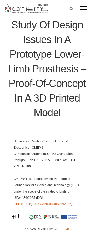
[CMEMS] (26, 12)
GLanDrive (61, 229)
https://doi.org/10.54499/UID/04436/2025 (42, 204)
